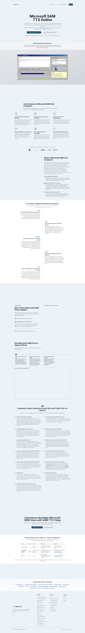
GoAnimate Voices (62, 586)
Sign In (71, 4)
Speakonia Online (40, 619)
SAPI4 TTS (39, 612)
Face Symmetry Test (53, 602)
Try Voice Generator (62, 4)
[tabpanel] (42, 383)
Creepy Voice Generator (43, 586)
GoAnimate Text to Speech (41, 621)
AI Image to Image (53, 609)
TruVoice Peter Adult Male (41, 598)
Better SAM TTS (39, 602)
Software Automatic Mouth (58, 552)
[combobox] (53, 4)
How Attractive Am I (53, 605)
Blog (64, 598)
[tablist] (42, 359)
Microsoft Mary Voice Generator (31, 584)
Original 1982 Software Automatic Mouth (45, 584)
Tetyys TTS (27, 586)
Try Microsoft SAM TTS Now (33, 32)
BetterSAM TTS (21, 586)
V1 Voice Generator (40, 611)
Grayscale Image (53, 611)
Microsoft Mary (48, 465)
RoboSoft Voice (66, 584)
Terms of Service (69, 629)
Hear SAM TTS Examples (48, 527)
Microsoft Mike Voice (19, 584)
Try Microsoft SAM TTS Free (37, 527)
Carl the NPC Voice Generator (35, 588)
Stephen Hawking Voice (41, 625)
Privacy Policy (63, 629)
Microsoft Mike (51, 464)
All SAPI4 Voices (34, 586)
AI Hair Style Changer (53, 600)
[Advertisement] (42, 92)
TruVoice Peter (66, 467)
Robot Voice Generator (53, 586)
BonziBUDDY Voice (57, 584)
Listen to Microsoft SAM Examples (49, 32)
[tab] (21, 359)
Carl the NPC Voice (40, 623)
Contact (64, 600)
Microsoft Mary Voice (40, 609)
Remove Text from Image (54, 598)
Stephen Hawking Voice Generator (48, 588)
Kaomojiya (52, 607)
